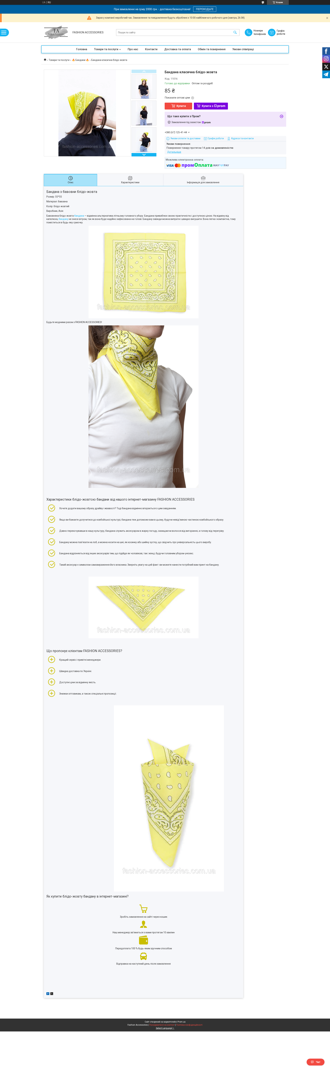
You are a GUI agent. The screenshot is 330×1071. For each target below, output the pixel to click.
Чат (318, 1062)
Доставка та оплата (177, 49)
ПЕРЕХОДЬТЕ (204, 9)
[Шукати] (235, 32)
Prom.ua (181, 1022)
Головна (81, 49)
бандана (79, 215)
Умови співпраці (243, 49)
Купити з (207, 106)
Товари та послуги (106, 49)
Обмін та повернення (212, 49)
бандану (63, 219)
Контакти (151, 49)
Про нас (133, 49)
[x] (51, 994)
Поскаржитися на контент (162, 1025)
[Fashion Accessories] (56, 32)
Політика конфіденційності (189, 1025)
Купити (181, 106)
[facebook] (47, 994)
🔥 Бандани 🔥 (80, 60)
